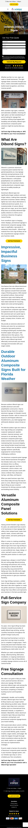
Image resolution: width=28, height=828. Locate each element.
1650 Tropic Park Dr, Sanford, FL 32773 (14, 791)
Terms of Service (14, 805)
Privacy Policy (14, 803)
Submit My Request (14, 62)
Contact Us (14, 807)
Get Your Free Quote (14, 241)
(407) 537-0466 (14, 4)
